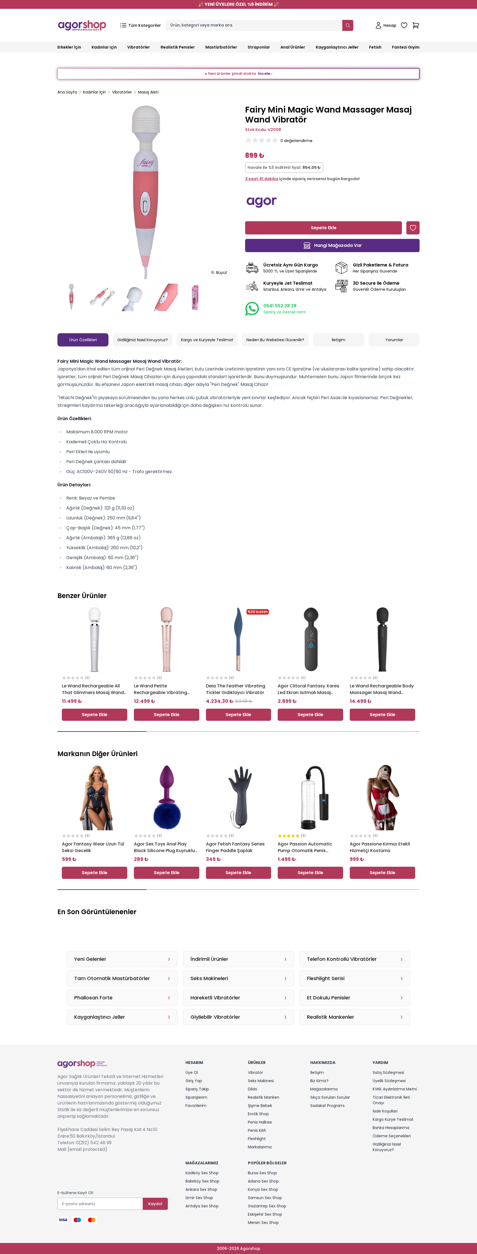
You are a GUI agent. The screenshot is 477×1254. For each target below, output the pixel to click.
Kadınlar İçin (94, 92)
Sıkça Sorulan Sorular (330, 1097)
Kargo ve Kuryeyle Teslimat (207, 340)
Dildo (252, 1089)
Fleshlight (257, 1138)
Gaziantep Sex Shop (267, 1206)
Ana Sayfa (67, 92)
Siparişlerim (196, 1097)
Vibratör (255, 1072)
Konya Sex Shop (263, 1189)
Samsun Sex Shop (265, 1197)
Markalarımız (260, 1147)
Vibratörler (122, 92)
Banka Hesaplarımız (391, 1127)
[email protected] (87, 1149)
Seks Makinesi (261, 1081)
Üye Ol (192, 1072)
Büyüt (221, 272)
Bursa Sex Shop (262, 1173)
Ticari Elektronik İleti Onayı (391, 1100)
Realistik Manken (263, 1097)
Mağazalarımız (324, 1089)
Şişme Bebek (260, 1105)
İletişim (338, 340)
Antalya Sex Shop (202, 1206)
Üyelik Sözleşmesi (389, 1081)
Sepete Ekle (94, 714)
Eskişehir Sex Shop (265, 1214)
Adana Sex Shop (263, 1181)
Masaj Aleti (148, 92)
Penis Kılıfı (257, 1130)
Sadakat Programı (327, 1105)
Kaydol (155, 1204)
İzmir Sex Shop (199, 1197)
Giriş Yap (194, 1081)
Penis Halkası (260, 1122)
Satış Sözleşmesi (388, 1072)
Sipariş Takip (197, 1089)
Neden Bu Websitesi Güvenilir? (275, 340)
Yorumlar (394, 340)
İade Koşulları (385, 1111)
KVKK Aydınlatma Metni (395, 1089)
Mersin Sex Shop (263, 1222)
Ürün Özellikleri (83, 340)
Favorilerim (196, 1105)
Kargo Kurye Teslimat (393, 1119)
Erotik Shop (258, 1114)
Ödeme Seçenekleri (392, 1136)
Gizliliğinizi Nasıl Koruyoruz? (142, 340)
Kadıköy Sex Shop (202, 1173)
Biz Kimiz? (319, 1081)
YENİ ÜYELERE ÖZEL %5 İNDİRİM (239, 4)
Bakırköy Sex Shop (202, 1181)
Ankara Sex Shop (201, 1189)
